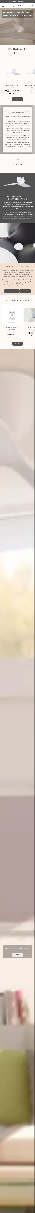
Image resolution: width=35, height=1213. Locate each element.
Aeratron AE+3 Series (12, 85)
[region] (17, 162)
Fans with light (12, 291)
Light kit (25, 291)
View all (17, 99)
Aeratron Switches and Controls (12, 328)
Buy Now (17, 954)
